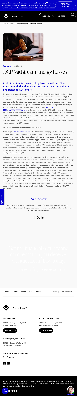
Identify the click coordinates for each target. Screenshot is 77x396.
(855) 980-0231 (10, 330)
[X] (38, 217)
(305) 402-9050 (10, 357)
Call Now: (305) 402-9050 (53, 16)
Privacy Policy (67, 291)
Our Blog (15, 291)
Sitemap (56, 291)
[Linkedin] (42, 217)
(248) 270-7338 (46, 330)
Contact (38, 291)
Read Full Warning (65, 5)
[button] (24, 270)
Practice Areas (26, 291)
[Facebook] (34, 217)
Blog (12, 24)
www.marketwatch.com (22, 131)
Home (5, 24)
